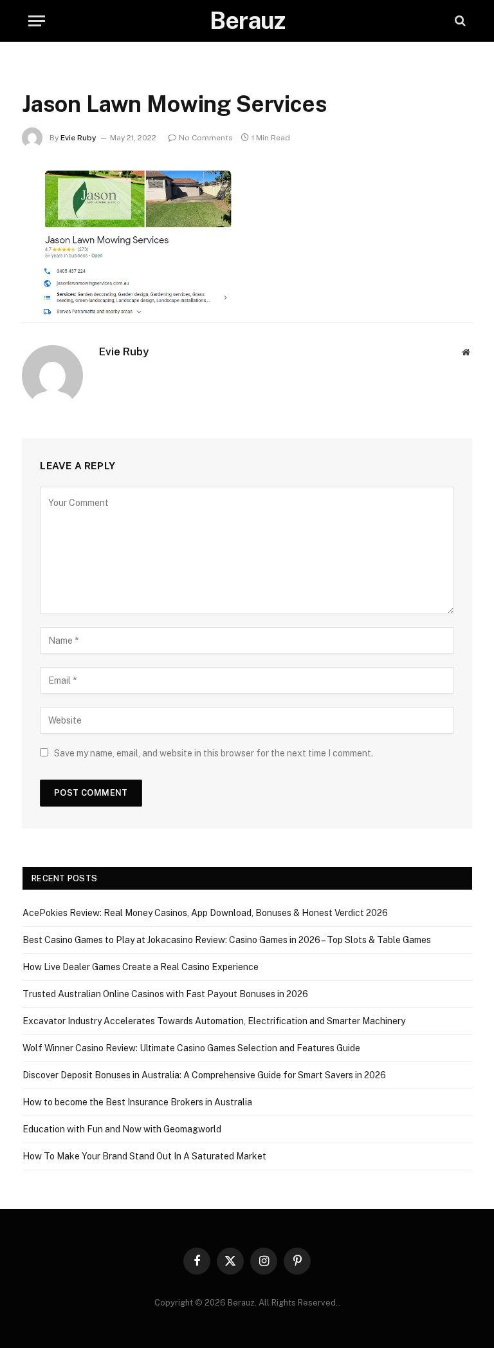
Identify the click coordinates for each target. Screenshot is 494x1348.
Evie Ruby (78, 137)
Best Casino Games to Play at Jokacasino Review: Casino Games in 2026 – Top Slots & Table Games (227, 940)
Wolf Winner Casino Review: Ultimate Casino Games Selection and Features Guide (191, 1048)
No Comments (206, 137)
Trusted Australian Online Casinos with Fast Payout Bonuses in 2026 (165, 994)
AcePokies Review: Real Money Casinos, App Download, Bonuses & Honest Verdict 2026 (205, 913)
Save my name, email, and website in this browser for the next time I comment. (213, 753)
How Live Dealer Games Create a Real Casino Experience (141, 967)
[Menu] (36, 20)
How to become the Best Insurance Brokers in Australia (137, 1102)
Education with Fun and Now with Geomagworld (122, 1129)
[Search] (459, 20)
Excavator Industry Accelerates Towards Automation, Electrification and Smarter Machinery (214, 1021)
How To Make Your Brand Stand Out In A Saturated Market (144, 1156)
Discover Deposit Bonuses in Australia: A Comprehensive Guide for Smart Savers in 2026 (204, 1075)
